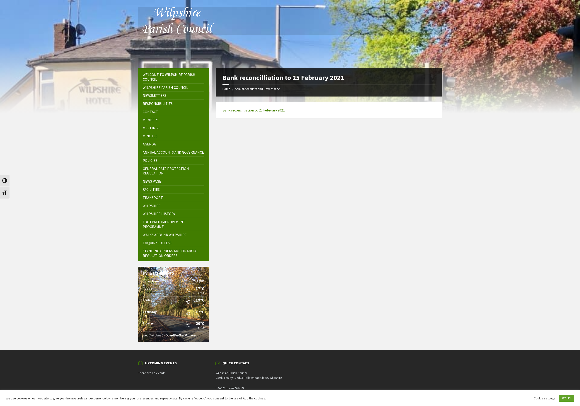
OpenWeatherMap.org (181, 335)
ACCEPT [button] (566, 398)
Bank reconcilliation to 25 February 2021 (253, 110)
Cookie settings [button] (544, 398)
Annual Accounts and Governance (257, 89)
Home (226, 89)
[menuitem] (173, 77)
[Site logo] (178, 32)
